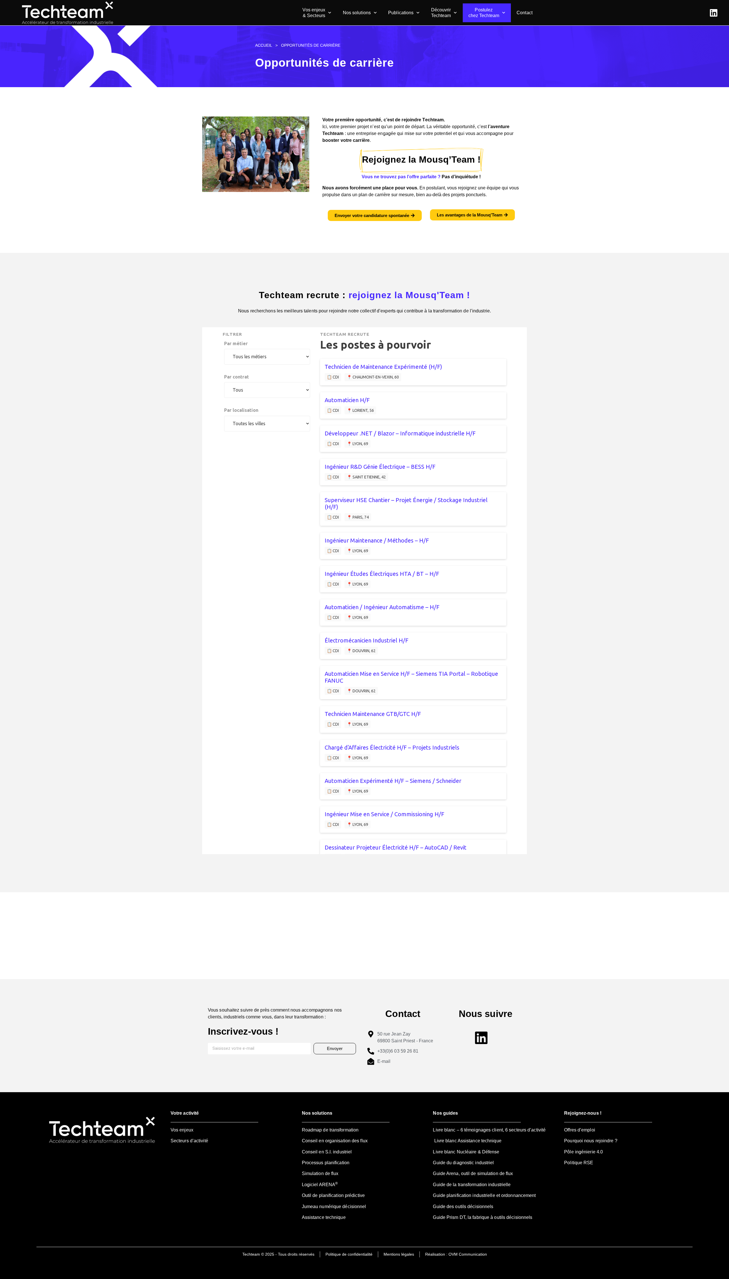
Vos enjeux (182, 1129)
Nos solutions (357, 12)
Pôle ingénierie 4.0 (583, 1151)
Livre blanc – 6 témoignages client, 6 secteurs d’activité (489, 1129)
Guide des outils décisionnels (463, 1206)
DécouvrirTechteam (441, 12)
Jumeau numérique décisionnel (334, 1206)
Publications (400, 12)
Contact (525, 12)
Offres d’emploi (579, 1129)
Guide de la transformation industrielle (472, 1184)
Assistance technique (324, 1217)
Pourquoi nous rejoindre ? (590, 1140)
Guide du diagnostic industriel (463, 1162)
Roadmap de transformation (330, 1129)
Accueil (263, 45)
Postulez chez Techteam (483, 12)
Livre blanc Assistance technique (467, 1140)
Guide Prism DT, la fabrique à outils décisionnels (482, 1217)
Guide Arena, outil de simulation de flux (473, 1173)
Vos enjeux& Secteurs (313, 12)
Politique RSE (578, 1162)
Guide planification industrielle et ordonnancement (484, 1195)
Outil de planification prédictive (333, 1195)
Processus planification (325, 1162)
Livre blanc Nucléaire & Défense (466, 1151)
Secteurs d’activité (189, 1140)
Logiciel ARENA (320, 1184)
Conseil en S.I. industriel (327, 1151)
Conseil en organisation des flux (335, 1140)
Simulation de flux (320, 1173)
